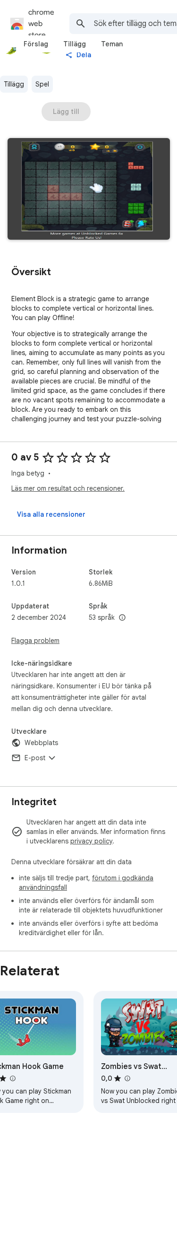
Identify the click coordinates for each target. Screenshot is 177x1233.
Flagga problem (35, 640)
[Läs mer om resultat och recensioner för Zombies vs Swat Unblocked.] (127, 1078)
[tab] (36, 43)
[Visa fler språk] (122, 618)
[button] (89, 189)
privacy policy (91, 841)
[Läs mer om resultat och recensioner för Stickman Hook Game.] (12, 1078)
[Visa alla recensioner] (51, 514)
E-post (35, 758)
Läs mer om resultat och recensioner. (68, 488)
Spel (42, 84)
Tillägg (14, 84)
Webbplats (41, 742)
